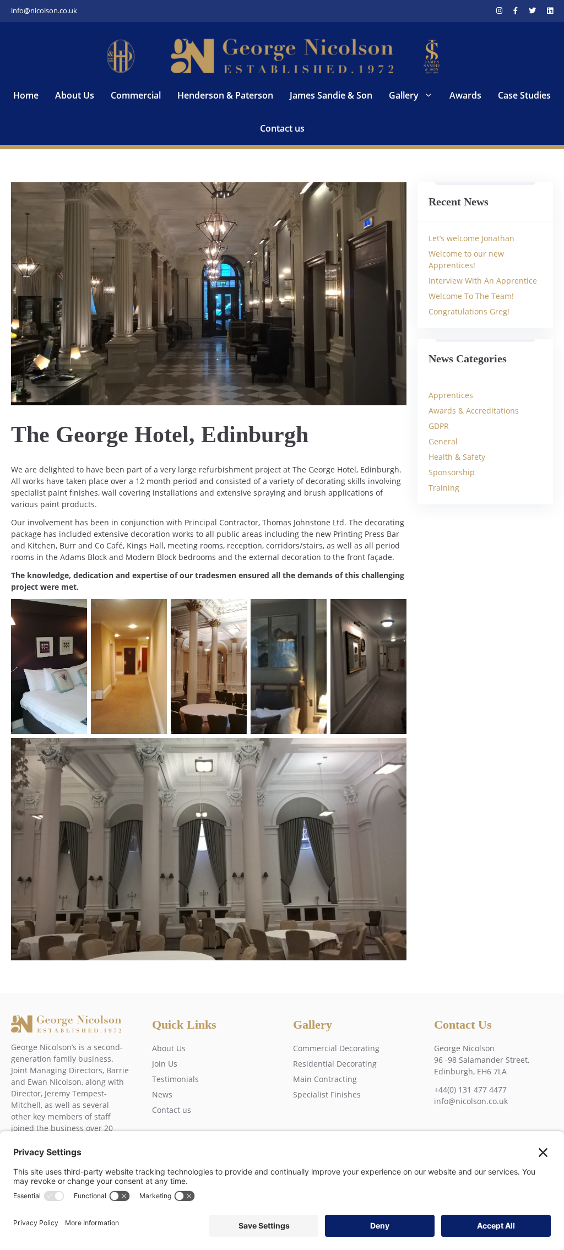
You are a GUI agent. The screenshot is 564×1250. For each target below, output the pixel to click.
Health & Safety (457, 457)
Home (26, 95)
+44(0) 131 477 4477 (470, 1089)
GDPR (439, 426)
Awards (465, 95)
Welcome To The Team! (471, 296)
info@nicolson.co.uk (44, 10)
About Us (74, 95)
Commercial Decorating (336, 1048)
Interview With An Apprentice (483, 280)
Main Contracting (325, 1079)
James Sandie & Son (331, 95)
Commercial (136, 95)
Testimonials (175, 1079)
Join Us (164, 1063)
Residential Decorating (335, 1063)
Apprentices (451, 395)
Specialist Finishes (327, 1094)
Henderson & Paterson (225, 95)
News (162, 1094)
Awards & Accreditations (474, 410)
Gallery (404, 95)
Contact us (282, 128)
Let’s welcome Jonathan (471, 238)
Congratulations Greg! (469, 311)
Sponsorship (452, 472)
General (443, 441)
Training (444, 487)
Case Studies (524, 95)
